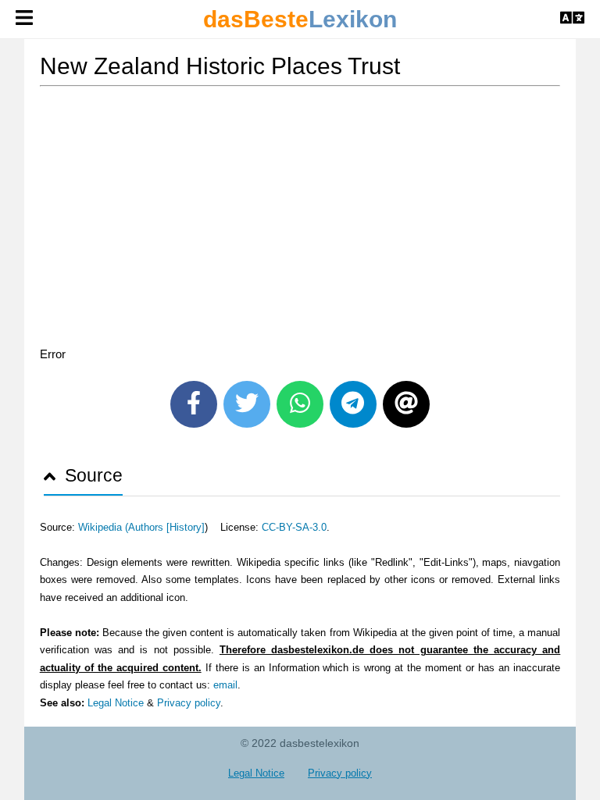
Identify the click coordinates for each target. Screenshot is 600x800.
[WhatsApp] (300, 404)
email (225, 685)
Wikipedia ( (103, 527)
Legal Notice (116, 703)
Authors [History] (166, 527)
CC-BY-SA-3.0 (294, 527)
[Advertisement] (300, 219)
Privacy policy (188, 703)
